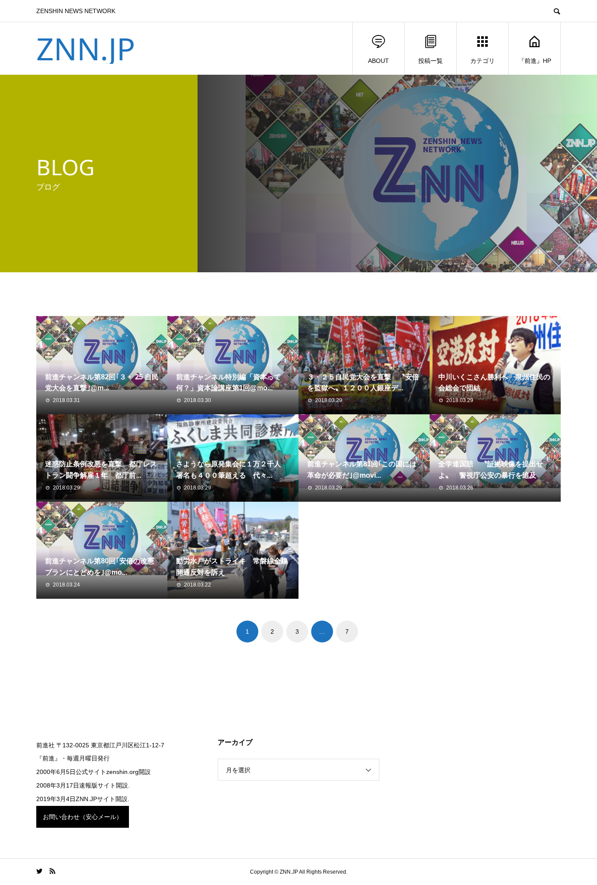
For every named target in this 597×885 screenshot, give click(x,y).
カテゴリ (482, 60)
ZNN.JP (85, 48)
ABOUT (378, 60)
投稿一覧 (430, 60)
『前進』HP (534, 60)
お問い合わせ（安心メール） (82, 816)
